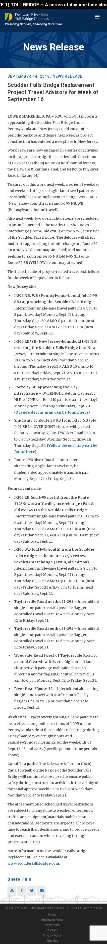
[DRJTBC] (30, 16)
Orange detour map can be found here (51, 412)
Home (52, 914)
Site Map (52, 941)
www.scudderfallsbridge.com (33, 863)
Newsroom (52, 925)
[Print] (11, 891)
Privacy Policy (52, 935)
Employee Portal (52, 920)
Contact (52, 930)
